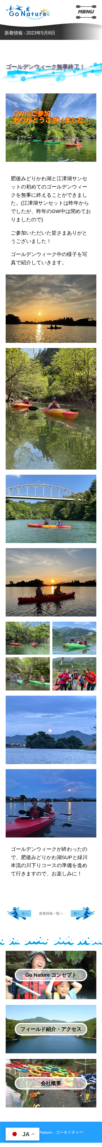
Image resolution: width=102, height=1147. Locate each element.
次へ (25, 913)
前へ (77, 913)
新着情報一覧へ (51, 913)
